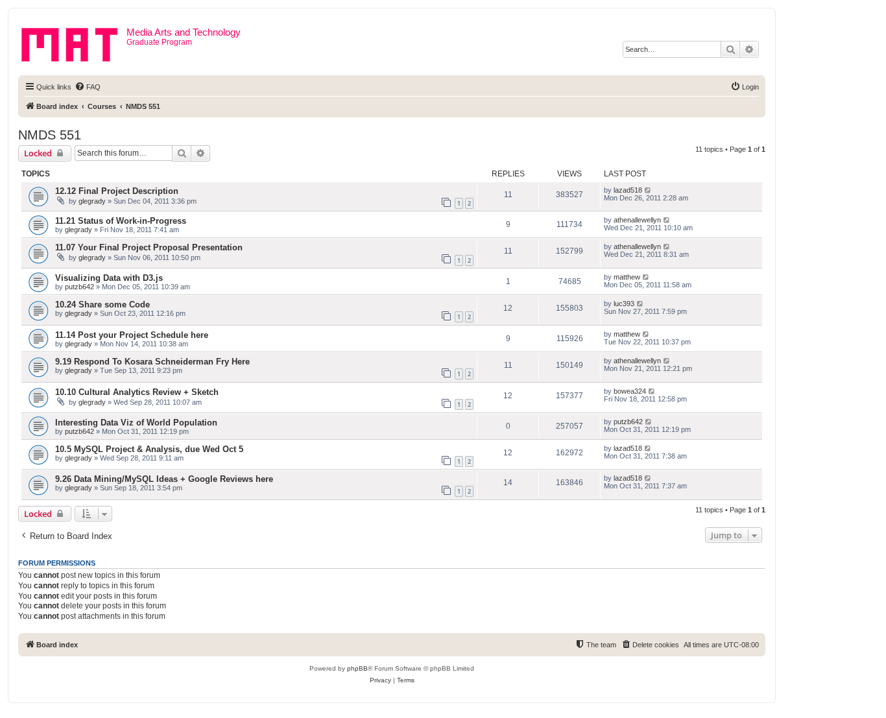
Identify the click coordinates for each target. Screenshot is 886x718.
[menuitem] (88, 87)
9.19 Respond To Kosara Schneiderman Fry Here (152, 361)
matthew (627, 277)
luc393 (624, 303)
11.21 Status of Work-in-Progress (120, 221)
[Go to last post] (648, 190)
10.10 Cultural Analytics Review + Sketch (137, 392)
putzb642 (79, 287)
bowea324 (630, 391)
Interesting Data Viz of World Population (136, 422)
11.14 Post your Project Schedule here (131, 335)
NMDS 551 (49, 135)
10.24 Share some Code (102, 304)
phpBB (357, 668)
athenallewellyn (637, 220)
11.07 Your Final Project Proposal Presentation (149, 247)
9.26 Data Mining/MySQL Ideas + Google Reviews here (164, 479)
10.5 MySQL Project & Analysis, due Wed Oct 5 (149, 449)
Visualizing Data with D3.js (109, 278)
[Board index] (73, 42)
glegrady (92, 201)
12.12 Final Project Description (116, 191)
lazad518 (628, 190)
